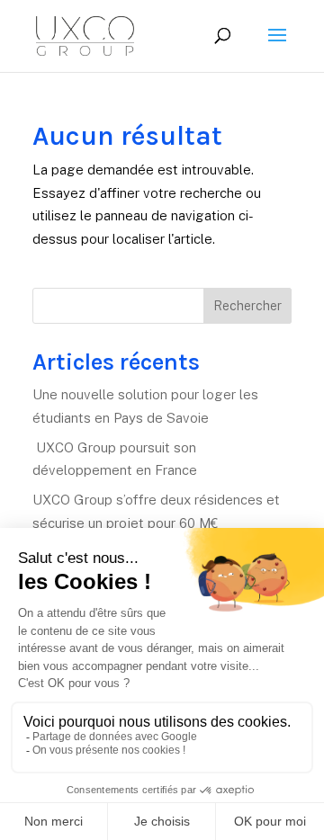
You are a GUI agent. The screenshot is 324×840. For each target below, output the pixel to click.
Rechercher (247, 306)
